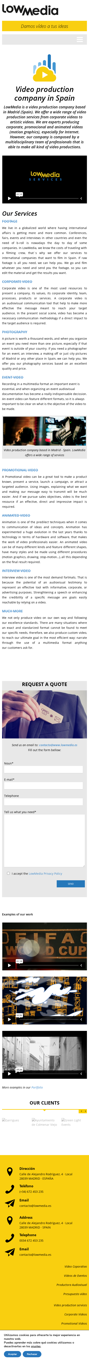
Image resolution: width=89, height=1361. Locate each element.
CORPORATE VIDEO (17, 281)
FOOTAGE (9, 221)
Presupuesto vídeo (75, 1294)
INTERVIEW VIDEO (16, 570)
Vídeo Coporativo (76, 1266)
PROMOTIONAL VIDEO (20, 470)
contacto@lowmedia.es (35, 1206)
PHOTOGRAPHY (14, 332)
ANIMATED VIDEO (16, 515)
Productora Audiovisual (72, 1285)
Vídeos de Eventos (75, 1276)
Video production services (70, 1305)
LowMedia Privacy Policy (45, 874)
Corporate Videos (75, 1314)
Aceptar (12, 1354)
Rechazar (32, 1354)
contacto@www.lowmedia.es (58, 745)
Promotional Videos (74, 1323)
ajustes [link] (36, 1346)
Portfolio (37, 1087)
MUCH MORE (12, 611)
